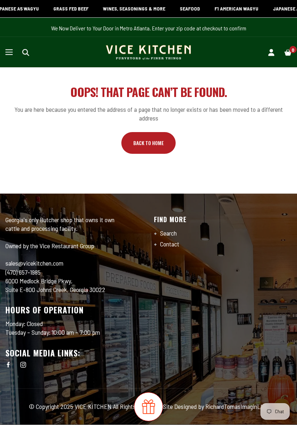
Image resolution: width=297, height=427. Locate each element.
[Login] (271, 52)
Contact (169, 244)
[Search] (25, 52)
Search (168, 233)
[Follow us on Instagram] (23, 365)
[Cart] (288, 52)
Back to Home (148, 143)
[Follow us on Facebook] (8, 365)
